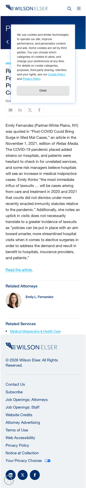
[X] (23, 475)
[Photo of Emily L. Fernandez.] (14, 300)
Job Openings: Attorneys (27, 399)
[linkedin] (20, 110)
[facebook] (39, 110)
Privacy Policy (17, 445)
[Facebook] (35, 475)
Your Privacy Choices (24, 460)
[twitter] (29, 110)
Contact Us (15, 384)
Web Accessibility (20, 437)
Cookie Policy (56, 74)
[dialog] (43, 63)
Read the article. (19, 270)
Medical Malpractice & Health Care (35, 331)
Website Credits (19, 415)
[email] (10, 110)
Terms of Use (17, 430)
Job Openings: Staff (22, 407)
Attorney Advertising (23, 422)
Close (43, 90)
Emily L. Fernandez (39, 297)
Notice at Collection (22, 453)
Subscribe (14, 392)
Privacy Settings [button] (10, 480)
